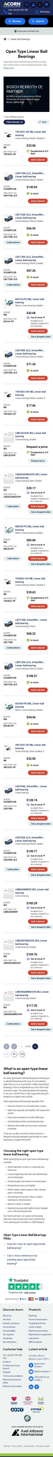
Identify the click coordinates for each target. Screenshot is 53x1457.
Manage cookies (43, 1446)
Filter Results (13, 122)
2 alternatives (13, 242)
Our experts (8, 1334)
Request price (38, 461)
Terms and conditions (13, 1376)
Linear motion (35, 1327)
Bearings (33, 1315)
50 (14, 1054)
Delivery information (12, 1386)
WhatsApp (45, 12)
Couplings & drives (37, 1323)
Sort (44, 122)
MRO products (35, 1342)
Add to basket (38, 160)
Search (40, 21)
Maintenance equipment (40, 1334)
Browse (17, 21)
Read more (9, 68)
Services (7, 1319)
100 (22, 1054)
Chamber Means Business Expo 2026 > (39, 1357)
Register (7, 1372)
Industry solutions (11, 1323)
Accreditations (9, 1342)
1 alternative (13, 506)
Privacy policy (17, 1446)
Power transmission (38, 1319)
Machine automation (38, 1331)
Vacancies (8, 1338)
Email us (7, 1362)
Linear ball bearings (20, 39)
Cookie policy (29, 1446)
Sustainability (9, 1331)
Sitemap (6, 1446)
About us (7, 1315)
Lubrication (34, 1338)
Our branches (9, 1327)
